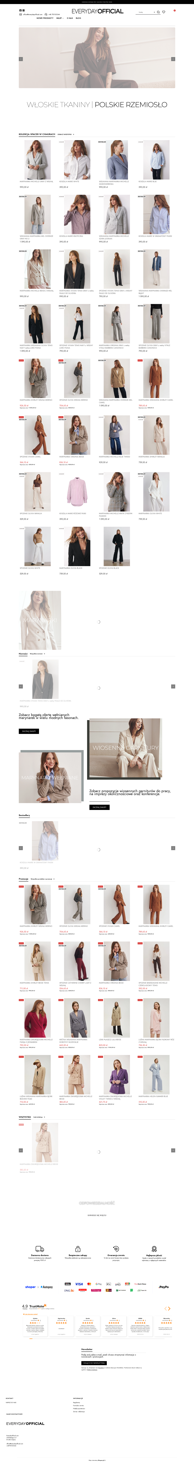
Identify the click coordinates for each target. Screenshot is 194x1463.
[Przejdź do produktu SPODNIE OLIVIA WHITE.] (37, 546)
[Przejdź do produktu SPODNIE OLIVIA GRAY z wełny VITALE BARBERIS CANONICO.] (156, 323)
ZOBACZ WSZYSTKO (65, 134)
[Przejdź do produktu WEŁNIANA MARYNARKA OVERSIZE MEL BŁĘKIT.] (156, 269)
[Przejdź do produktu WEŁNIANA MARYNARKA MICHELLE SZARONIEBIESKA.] (117, 160)
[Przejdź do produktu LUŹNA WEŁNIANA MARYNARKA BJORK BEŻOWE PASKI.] (37, 1074)
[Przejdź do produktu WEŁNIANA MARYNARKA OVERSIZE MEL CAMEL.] (117, 378)
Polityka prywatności (79, 1409)
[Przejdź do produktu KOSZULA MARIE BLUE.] (156, 160)
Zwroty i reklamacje (79, 1412)
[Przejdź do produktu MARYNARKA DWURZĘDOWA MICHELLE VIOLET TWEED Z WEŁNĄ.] (117, 1074)
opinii (46, 1308)
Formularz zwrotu (78, 1406)
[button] (158, 12)
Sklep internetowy (96, 1460)
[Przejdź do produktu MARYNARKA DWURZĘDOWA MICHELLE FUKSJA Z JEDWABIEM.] (37, 1018)
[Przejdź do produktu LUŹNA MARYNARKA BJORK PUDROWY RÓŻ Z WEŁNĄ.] (156, 1018)
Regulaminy (76, 1403)
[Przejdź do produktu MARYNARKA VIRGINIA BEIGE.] (77, 435)
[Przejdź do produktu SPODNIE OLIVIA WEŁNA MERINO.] (77, 378)
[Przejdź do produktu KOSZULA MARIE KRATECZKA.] (77, 214)
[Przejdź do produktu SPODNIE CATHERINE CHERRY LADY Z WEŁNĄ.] (77, 961)
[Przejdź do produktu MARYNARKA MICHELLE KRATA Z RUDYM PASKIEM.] (117, 491)
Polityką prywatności (92, 1370)
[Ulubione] (163, 12)
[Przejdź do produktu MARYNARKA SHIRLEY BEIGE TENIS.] (37, 961)
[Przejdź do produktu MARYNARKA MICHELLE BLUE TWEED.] (117, 435)
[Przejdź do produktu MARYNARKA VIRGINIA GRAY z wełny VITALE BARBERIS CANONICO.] (117, 323)
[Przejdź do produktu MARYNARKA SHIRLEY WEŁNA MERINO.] (37, 378)
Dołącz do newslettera (94, 1363)
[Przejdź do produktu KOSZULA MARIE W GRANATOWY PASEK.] (156, 214)
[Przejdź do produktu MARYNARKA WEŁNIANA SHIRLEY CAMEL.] (156, 378)
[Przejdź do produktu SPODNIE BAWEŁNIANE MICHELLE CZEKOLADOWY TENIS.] (156, 961)
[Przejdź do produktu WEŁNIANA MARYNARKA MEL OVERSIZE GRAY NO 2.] (37, 214)
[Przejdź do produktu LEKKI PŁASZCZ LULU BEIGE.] (117, 1018)
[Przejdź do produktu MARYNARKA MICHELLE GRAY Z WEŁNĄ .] (37, 160)
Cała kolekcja (38, 1117)
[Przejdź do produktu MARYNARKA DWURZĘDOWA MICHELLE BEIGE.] (77, 1074)
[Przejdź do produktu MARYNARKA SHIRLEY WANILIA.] (156, 435)
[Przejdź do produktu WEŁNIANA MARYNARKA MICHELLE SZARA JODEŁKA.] (117, 214)
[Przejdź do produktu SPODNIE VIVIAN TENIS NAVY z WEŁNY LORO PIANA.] (77, 323)
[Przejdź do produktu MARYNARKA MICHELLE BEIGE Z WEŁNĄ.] (37, 269)
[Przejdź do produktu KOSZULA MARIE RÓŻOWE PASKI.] (77, 491)
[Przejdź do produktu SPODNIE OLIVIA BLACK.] (117, 546)
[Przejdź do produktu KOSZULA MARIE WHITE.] (77, 160)
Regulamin (101, 1368)
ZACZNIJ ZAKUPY (29, 731)
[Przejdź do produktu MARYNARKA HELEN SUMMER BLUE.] (156, 1074)
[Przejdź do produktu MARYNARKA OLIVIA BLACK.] (77, 546)
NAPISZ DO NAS (11, 1403)
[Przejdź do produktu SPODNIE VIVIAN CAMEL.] (37, 435)
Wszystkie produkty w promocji (41, 879)
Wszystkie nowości (36, 654)
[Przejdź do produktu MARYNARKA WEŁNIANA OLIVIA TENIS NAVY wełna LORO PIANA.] (37, 323)
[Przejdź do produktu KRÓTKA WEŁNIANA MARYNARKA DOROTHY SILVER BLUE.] (77, 1018)
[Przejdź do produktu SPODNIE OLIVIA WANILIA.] (37, 491)
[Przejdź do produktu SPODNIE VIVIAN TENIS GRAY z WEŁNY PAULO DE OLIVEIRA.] (117, 269)
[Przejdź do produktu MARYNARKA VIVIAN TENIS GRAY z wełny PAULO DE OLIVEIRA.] (77, 269)
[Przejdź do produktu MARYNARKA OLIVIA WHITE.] (156, 491)
